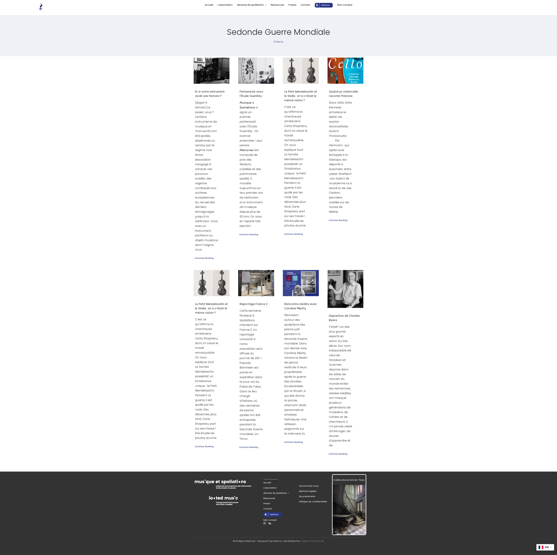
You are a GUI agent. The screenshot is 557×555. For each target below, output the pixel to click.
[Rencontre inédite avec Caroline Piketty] (301, 283)
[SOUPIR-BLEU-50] (41, 4)
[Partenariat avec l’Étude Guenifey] (256, 71)
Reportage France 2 (253, 304)
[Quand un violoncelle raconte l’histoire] (346, 71)
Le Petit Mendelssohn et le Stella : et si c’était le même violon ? (300, 96)
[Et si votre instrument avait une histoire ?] (212, 71)
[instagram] (264, 523)
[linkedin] (270, 523)
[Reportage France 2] (256, 283)
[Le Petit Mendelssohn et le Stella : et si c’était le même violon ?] (301, 71)
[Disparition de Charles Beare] (346, 289)
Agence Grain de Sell (313, 541)
